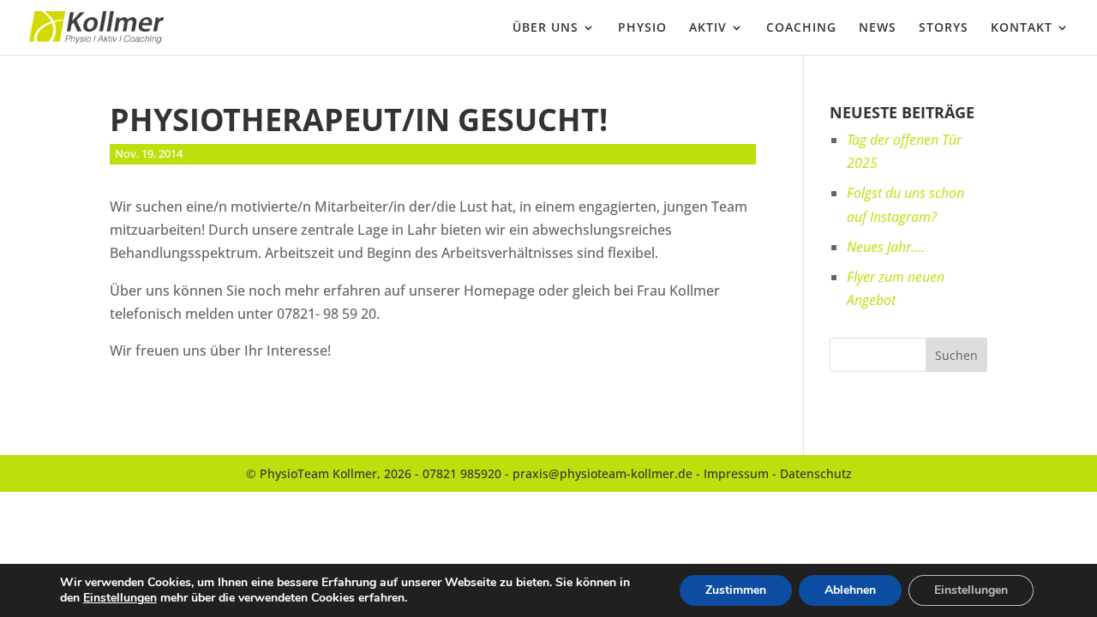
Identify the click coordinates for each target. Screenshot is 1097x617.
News (877, 28)
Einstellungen (120, 598)
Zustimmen (735, 590)
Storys (943, 28)
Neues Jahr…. (886, 246)
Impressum (736, 473)
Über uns (545, 28)
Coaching (801, 28)
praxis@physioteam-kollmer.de (602, 473)
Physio (642, 28)
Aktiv (708, 28)
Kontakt (1021, 28)
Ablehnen (850, 590)
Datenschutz (816, 473)
